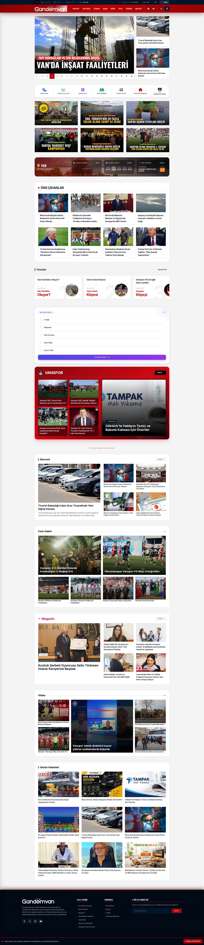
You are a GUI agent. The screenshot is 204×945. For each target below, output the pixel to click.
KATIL (177, 911)
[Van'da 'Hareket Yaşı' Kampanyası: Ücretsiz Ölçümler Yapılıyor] (56, 140)
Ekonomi (129, 9)
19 (126, 76)
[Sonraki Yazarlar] (152, 269)
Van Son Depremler (86, 923)
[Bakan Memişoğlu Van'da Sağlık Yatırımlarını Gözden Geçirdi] (102, 140)
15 (107, 76)
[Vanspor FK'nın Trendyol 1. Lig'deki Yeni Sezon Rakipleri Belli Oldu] (147, 140)
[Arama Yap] (161, 9)
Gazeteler (82, 920)
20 (132, 76)
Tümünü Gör (162, 269)
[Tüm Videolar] (164, 695)
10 (82, 76)
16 (112, 76)
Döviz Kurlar (83, 909)
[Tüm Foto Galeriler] (164, 531)
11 (86, 76)
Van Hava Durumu (85, 906)
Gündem (97, 9)
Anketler (82, 913)
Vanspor (76, 9)
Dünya (113, 9)
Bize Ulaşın (110, 906)
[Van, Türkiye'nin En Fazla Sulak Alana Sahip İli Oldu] (102, 113)
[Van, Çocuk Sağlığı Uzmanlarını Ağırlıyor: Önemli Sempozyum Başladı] (56, 113)
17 (116, 76)
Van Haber (86, 9)
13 (97, 76)
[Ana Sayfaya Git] (38, 901)
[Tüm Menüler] (167, 9)
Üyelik (108, 913)
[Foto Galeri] (153, 9)
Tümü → (160, 373)
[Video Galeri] (148, 9)
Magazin (138, 9)
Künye (108, 909)
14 (102, 76)
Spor (120, 9)
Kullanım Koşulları (112, 916)
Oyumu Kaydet (100, 357)
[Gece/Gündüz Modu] (155, 2)
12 (92, 76)
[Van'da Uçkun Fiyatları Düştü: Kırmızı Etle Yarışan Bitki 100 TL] (147, 113)
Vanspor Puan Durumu (87, 927)
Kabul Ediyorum (193, 941)
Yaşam (105, 9)
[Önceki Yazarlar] (148, 269)
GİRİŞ (166, 2)
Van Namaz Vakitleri (86, 916)
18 (122, 76)
